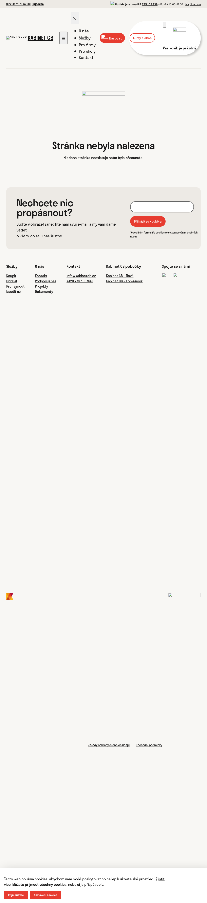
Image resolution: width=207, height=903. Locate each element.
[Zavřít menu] (75, 18)
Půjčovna (38, 4)
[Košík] (164, 25)
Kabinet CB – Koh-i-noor (124, 281)
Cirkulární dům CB (18, 4)
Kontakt (41, 275)
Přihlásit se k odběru (148, 221)
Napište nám (193, 4)
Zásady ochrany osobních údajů (109, 745)
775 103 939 (149, 4)
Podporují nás (45, 281)
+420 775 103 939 (80, 281)
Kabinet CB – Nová (119, 275)
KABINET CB (40, 37)
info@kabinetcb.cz (81, 275)
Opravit (11, 281)
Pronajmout (15, 286)
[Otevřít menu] (63, 38)
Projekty (41, 286)
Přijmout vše (16, 895)
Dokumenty (44, 291)
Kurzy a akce (142, 37)
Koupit (11, 275)
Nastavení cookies (45, 895)
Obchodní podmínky (149, 745)
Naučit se (13, 291)
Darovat (115, 38)
